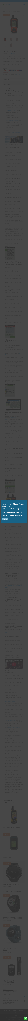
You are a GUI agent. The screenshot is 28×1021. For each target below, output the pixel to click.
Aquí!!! (5, 519)
